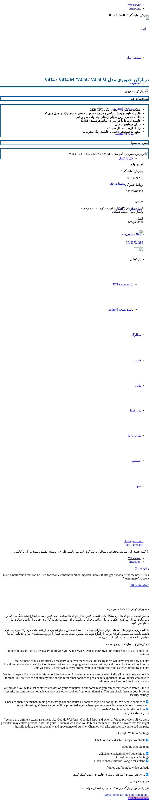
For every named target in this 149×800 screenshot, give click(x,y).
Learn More (141, 585)
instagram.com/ (133, 541)
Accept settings (113, 794)
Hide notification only (135, 794)
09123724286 (134, 242)
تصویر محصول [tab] (139, 142)
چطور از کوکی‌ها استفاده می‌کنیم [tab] (128, 609)
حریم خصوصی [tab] (139, 781)
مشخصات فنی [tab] (139, 98)
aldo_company (134, 544)
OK (132, 585)
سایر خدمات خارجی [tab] (136, 713)
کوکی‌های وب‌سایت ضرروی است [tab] (127, 644)
